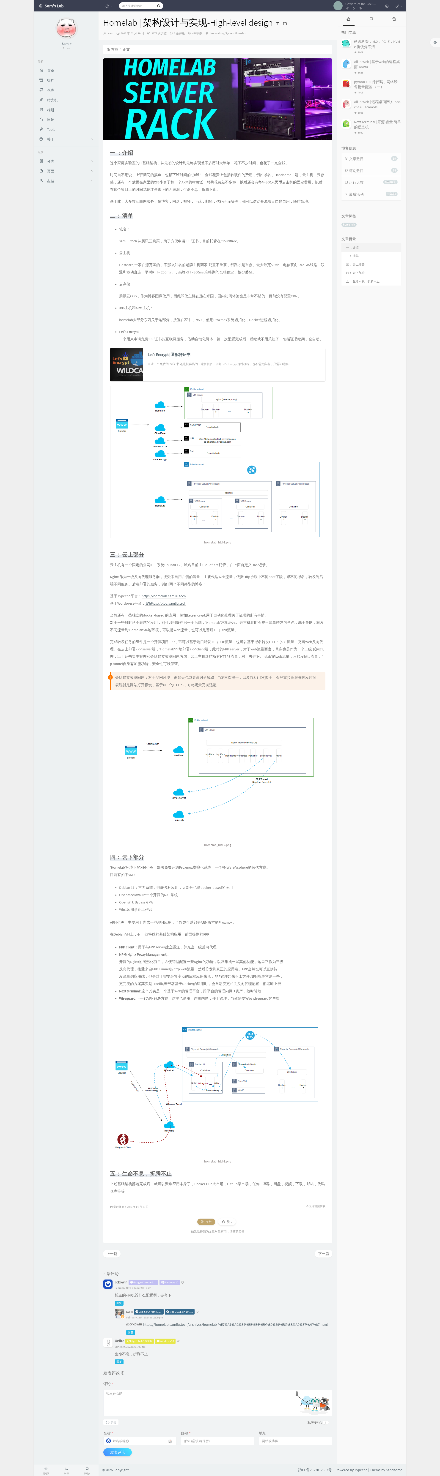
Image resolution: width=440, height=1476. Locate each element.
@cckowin (134, 1324)
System (229, 33)
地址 (262, 1433)
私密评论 (314, 1422)
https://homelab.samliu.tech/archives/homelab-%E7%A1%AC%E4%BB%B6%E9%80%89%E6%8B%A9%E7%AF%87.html (235, 1324)
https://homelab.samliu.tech (164, 596)
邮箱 (186, 1433)
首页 (114, 49)
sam (110, 33)
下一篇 (323, 1253)
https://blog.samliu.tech (167, 603)
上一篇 (111, 1253)
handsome (394, 1470)
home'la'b (349, 224)
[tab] (348, 18)
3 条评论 (179, 33)
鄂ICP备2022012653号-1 (316, 1470)
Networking (217, 33)
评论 (108, 1383)
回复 (119, 1303)
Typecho (361, 1470)
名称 (108, 1433)
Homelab (240, 33)
